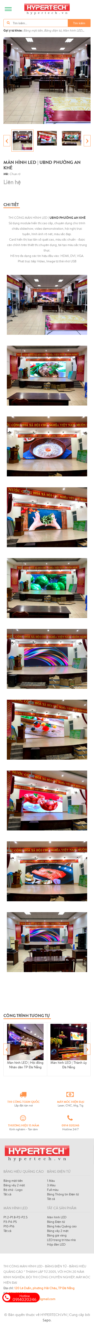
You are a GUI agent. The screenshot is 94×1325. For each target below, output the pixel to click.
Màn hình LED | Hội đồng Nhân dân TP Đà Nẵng (25, 1064)
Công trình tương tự (26, 1015)
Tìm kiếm (79, 23)
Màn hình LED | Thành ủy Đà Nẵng (68, 1064)
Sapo (47, 1320)
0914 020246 (70, 1125)
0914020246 (24, 1298)
